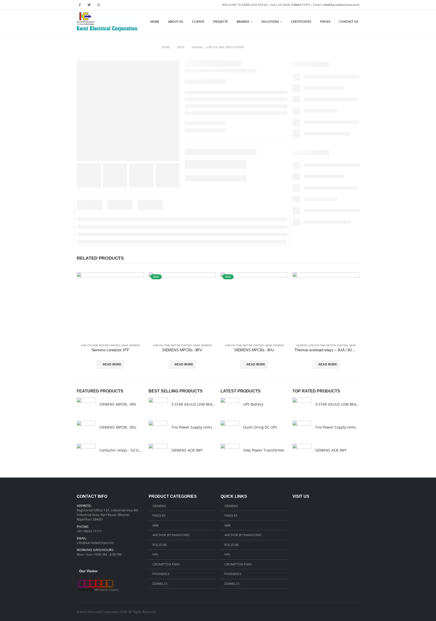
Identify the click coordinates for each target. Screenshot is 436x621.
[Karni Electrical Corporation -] (107, 21)
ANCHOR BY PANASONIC (171, 535)
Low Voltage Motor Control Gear (104, 345)
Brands (243, 21)
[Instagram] (98, 5)
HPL (155, 554)
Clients (198, 21)
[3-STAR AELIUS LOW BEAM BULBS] (158, 407)
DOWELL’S (160, 583)
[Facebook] (80, 5)
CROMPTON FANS (166, 564)
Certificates (301, 21)
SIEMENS (134, 345)
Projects (220, 21)
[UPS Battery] (230, 407)
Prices (325, 21)
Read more (112, 364)
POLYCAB (159, 544)
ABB (155, 525)
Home (154, 21)
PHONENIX (161, 574)
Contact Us (348, 21)
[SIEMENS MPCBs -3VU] (86, 430)
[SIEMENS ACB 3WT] (158, 453)
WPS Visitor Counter (106, 589)
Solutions (270, 21)
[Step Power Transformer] (230, 453)
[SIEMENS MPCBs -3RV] (86, 407)
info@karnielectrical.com (95, 542)
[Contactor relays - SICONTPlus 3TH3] (86, 453)
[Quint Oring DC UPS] (230, 430)
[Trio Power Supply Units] (158, 430)
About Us (175, 21)
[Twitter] (89, 5)
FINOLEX (159, 515)
